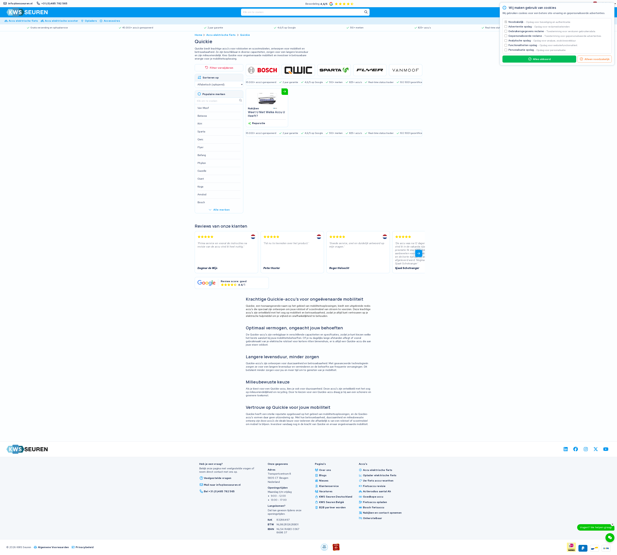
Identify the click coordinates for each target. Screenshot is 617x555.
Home (198, 35)
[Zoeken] (366, 12)
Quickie (245, 35)
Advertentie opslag (539, 26)
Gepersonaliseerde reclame (555, 36)
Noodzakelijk (539, 22)
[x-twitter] (596, 449)
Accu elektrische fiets (221, 35)
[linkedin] (565, 449)
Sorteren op (211, 77)
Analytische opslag (542, 40)
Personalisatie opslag (537, 50)
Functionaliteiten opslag (543, 45)
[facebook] (576, 449)
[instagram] (585, 449)
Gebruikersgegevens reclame (552, 31)
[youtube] (606, 449)
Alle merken (221, 209)
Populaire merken (213, 94)
